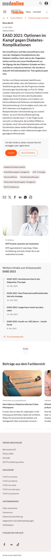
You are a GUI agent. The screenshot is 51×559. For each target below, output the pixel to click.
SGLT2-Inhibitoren (11, 187)
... (46, 11)
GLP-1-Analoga (39, 172)
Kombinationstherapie (29, 177)
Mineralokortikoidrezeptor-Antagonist (19, 182)
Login (11, 153)
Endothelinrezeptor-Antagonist (16, 172)
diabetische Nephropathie (14, 167)
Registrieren (28, 153)
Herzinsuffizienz (10, 177)
